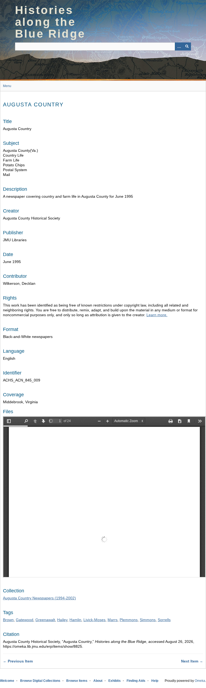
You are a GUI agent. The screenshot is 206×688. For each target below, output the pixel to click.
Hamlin (75, 620)
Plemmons (129, 620)
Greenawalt (45, 620)
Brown (8, 620)
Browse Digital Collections (40, 681)
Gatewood (24, 620)
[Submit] (187, 46)
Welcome (7, 681)
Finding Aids (136, 681)
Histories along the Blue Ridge (50, 22)
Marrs (112, 620)
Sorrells (164, 620)
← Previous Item (18, 661)
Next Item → (192, 661)
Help (154, 681)
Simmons (148, 620)
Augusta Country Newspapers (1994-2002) (39, 598)
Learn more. (156, 315)
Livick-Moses (94, 620)
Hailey (62, 620)
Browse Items (76, 681)
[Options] (179, 46)
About (97, 681)
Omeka (200, 681)
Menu (7, 86)
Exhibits (114, 681)
